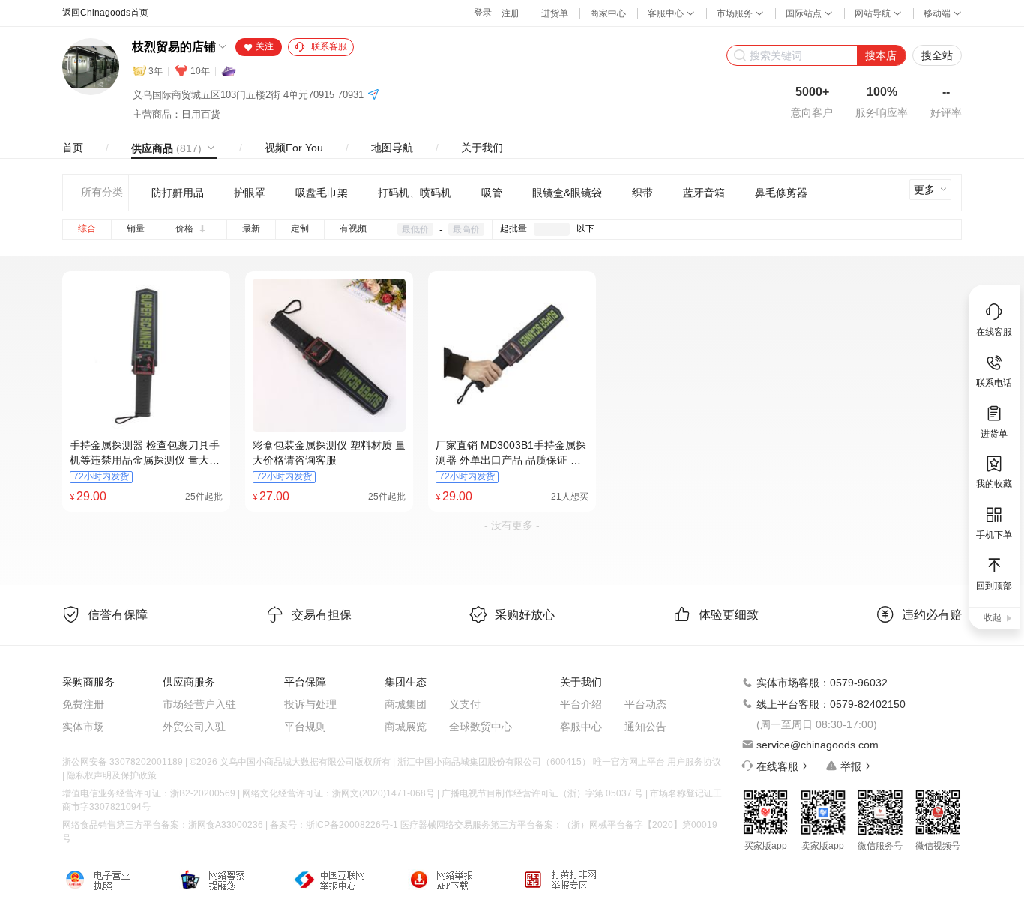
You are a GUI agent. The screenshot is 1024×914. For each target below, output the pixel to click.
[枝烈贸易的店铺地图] (373, 95)
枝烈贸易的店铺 (174, 46)
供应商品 (166, 148)
